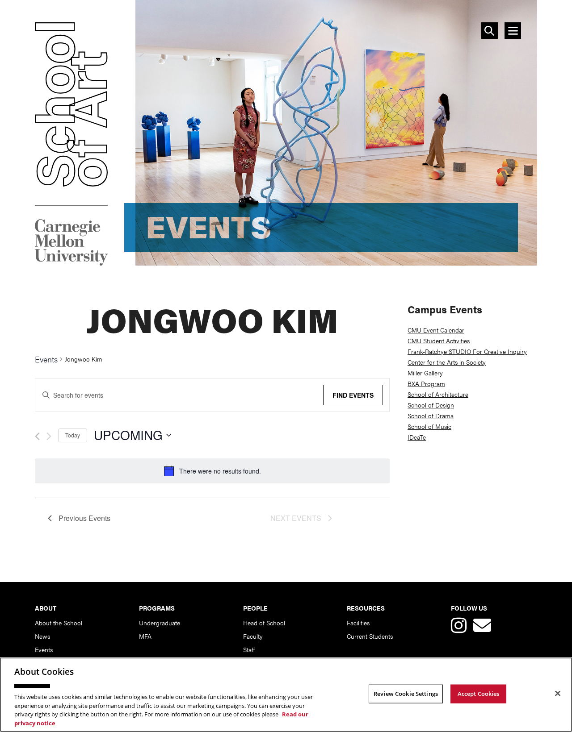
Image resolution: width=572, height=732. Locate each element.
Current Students (370, 636)
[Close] (558, 693)
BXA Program (426, 383)
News (42, 636)
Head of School (264, 622)
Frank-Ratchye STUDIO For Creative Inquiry (467, 351)
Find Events (353, 395)
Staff (249, 649)
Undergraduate (159, 622)
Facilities (358, 622)
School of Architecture (438, 394)
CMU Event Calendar (436, 329)
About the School (58, 622)
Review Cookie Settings (406, 694)
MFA (145, 636)
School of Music (429, 426)
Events (46, 359)
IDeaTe (417, 437)
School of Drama (431, 415)
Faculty (253, 636)
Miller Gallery (425, 372)
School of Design (431, 404)
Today (72, 435)
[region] (286, 694)
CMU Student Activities (439, 340)
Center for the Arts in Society (447, 362)
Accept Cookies (479, 694)
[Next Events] (48, 436)
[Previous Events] (37, 436)
